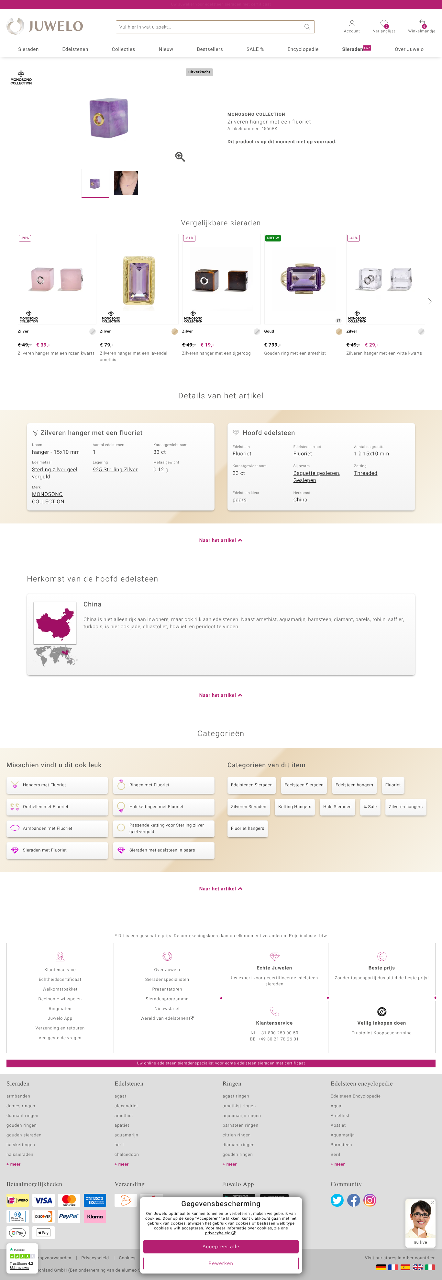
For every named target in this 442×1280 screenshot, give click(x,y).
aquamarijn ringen (242, 1116)
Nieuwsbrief (167, 1009)
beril (119, 1145)
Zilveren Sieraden (248, 807)
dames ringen (20, 1106)
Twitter (337, 1200)
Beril (335, 1155)
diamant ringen (22, 1116)
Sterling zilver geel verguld (54, 473)
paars (240, 500)
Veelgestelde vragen (60, 1038)
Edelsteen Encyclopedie (356, 1096)
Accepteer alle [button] (221, 1247)
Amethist (340, 1116)
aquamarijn (126, 1135)
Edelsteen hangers (354, 785)
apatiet (122, 1125)
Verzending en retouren (60, 1028)
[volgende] (429, 301)
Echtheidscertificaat (60, 980)
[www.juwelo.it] (430, 1267)
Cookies (127, 1258)
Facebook (353, 1200)
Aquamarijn (343, 1135)
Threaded (365, 473)
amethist (124, 1116)
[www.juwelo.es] (405, 1267)
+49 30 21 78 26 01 (278, 1039)
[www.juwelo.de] (381, 1267)
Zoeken (308, 27)
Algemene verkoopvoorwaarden (39, 1258)
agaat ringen (236, 1096)
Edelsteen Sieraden (304, 785)
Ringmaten (60, 1009)
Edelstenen (75, 49)
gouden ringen (21, 1125)
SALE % (255, 49)
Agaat (337, 1106)
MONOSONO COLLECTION (48, 498)
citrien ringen (237, 1135)
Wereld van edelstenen (164, 1019)
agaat (121, 1096)
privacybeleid (218, 1233)
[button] (352, 27)
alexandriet (126, 1106)
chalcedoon (127, 1155)
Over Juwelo (409, 49)
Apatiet (338, 1125)
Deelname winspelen (60, 999)
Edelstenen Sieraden (251, 785)
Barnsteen (341, 1145)
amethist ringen (239, 1106)
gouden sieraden (23, 1135)
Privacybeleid (95, 1258)
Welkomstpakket (60, 989)
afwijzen (196, 1224)
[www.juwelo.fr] (393, 1267)
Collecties (123, 49)
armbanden (18, 1096)
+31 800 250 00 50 (278, 1033)
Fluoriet (242, 454)
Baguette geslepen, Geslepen (316, 477)
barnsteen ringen (241, 1125)
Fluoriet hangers (247, 829)
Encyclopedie (303, 49)
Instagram (369, 1200)
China (300, 500)
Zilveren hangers (406, 807)
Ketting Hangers (294, 807)
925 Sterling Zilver (115, 470)
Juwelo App (60, 1019)
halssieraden (19, 1155)
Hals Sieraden (337, 807)
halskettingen (20, 1145)
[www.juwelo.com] (418, 1267)
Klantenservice (60, 970)
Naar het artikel (217, 540)
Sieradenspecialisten (167, 980)
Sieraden (28, 49)
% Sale (370, 807)
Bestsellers (210, 49)
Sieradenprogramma (167, 999)
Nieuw (166, 49)
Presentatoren (167, 989)
